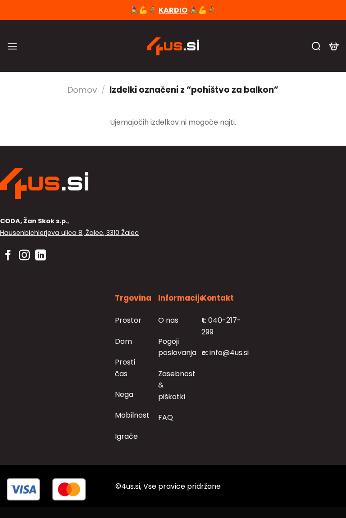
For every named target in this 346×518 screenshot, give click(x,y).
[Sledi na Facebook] (8, 256)
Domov (82, 89)
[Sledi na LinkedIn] (40, 256)
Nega (124, 394)
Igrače (126, 436)
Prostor (128, 320)
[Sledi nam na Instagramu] (24, 256)
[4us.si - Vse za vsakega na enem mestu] (173, 46)
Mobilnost (132, 415)
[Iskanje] (316, 46)
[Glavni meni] (12, 46)
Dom (123, 341)
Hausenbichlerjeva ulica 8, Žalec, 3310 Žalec (69, 232)
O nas (168, 320)
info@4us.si (225, 352)
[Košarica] (333, 46)
